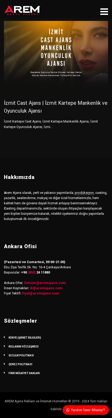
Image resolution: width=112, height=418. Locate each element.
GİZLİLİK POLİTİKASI (21, 355)
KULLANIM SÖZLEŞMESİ (24, 346)
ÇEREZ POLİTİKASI (20, 364)
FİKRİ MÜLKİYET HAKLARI (24, 373)
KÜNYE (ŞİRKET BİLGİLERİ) (25, 337)
